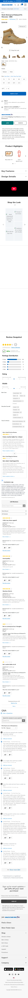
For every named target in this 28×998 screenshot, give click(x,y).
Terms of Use (9, 909)
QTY (3, 88)
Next (14, 706)
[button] (5, 56)
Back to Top (14, 703)
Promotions (4, 952)
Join (3, 917)
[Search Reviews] (24, 505)
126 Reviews (12, 19)
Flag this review (6, 550)
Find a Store (6, 923)
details (23, 1)
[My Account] (18, 5)
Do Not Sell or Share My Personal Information (14, 984)
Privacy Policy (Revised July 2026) (14, 980)
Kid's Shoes (4, 943)
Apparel (3, 949)
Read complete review (8, 450)
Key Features (7, 171)
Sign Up (14, 901)
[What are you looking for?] (15, 4)
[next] (25, 224)
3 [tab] (15, 163)
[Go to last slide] (1, 37)
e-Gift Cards (4, 946)
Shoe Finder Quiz (8, 928)
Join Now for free (21, 8)
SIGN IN (20, 123)
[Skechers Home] (7, 5)
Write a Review (15, 347)
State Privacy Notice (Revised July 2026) (13, 982)
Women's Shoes (6, 936)
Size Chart (7, 76)
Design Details (8, 176)
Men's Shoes (5, 940)
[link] (10, 234)
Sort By (3, 727)
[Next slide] (27, 37)
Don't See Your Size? (16, 76)
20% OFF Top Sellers (8, 1)
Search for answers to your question (12, 718)
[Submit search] (23, 720)
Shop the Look (15, 50)
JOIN (7, 123)
